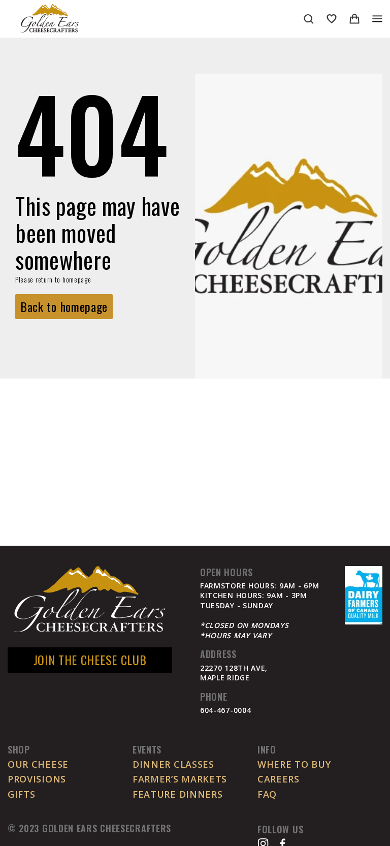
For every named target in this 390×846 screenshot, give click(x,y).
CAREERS (278, 779)
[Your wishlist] (332, 19)
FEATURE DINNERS (178, 794)
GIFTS (22, 794)
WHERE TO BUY (294, 764)
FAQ (267, 794)
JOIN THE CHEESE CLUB (90, 659)
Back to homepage (64, 306)
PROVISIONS (37, 779)
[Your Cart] (354, 19)
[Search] (309, 19)
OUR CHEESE (38, 764)
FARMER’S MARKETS (180, 779)
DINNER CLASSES (173, 764)
